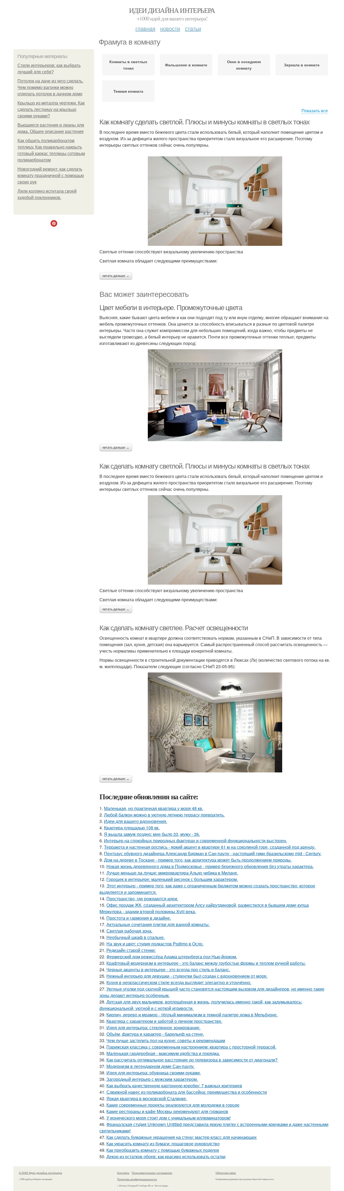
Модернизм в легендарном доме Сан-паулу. (150, 1066)
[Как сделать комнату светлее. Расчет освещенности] (215, 722)
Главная (145, 28)
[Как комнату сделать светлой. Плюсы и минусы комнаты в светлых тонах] (215, 201)
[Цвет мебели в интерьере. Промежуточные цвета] (215, 395)
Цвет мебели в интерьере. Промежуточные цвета (170, 308)
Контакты (123, 1173)
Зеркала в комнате (302, 64)
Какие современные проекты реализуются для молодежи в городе (172, 1105)
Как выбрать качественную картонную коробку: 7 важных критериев (174, 1085)
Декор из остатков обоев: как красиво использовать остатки (165, 1156)
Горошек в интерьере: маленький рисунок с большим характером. (172, 879)
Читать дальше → (115, 276)
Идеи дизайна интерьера (172, 10)
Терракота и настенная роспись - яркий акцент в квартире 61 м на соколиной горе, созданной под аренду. (210, 847)
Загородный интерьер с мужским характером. (152, 1079)
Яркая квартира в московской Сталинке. (146, 1098)
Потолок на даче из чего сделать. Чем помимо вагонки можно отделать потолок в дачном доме (50, 87)
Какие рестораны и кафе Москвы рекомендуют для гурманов (167, 1111)
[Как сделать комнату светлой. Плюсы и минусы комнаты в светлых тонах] (215, 540)
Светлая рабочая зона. (129, 931)
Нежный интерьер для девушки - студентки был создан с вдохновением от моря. (186, 976)
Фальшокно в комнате (186, 64)
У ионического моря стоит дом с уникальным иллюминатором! (168, 1118)
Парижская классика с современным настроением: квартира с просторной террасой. (191, 1047)
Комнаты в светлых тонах (128, 65)
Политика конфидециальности (137, 1179)
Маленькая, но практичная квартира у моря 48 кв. (153, 808)
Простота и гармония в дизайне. (138, 918)
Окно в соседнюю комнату (244, 65)
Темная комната (128, 91)
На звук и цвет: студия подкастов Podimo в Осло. (154, 944)
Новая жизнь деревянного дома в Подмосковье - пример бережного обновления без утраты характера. (210, 866)
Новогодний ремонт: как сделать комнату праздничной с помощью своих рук (50, 175)
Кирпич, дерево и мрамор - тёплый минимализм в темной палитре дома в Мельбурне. (192, 1015)
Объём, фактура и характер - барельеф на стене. (155, 1034)
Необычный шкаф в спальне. (135, 937)
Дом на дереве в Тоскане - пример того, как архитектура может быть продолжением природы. (198, 860)
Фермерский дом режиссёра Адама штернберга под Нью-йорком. (171, 956)
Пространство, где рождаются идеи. (142, 898)
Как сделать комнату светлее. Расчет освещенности (173, 628)
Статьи (193, 28)
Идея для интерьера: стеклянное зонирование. (153, 1027)
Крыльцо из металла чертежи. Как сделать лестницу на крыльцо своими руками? (51, 109)
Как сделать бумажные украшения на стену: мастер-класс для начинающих (181, 1137)
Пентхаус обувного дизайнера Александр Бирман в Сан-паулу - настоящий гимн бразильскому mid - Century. (212, 853)
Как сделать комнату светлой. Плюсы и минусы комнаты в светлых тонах (204, 466)
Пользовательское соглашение (152, 1173)
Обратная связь (226, 1173)
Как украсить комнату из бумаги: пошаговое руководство (163, 1143)
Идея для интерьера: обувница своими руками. (153, 1073)
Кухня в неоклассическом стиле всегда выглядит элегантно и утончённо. (178, 982)
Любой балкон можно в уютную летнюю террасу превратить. (164, 815)
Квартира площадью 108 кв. (132, 828)
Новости (170, 28)
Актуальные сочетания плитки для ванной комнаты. (158, 924)
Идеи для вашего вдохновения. (135, 821)
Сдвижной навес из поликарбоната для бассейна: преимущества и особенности (186, 1092)
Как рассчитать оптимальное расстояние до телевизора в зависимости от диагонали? (192, 1060)
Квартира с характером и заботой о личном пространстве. (164, 1021)
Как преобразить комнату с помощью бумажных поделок (162, 1150)
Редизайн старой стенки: (131, 950)
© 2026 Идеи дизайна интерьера (40, 1173)
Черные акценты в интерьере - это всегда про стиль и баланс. (168, 969)
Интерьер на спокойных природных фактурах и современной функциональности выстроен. (195, 840)
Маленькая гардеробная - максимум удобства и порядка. (163, 1053)
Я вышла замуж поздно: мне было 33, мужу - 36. (152, 834)
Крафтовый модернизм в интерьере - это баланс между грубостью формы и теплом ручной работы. (206, 963)
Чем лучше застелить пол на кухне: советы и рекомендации (165, 1040)
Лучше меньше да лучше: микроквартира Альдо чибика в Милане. (172, 873)
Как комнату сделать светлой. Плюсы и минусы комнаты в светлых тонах (204, 122)
